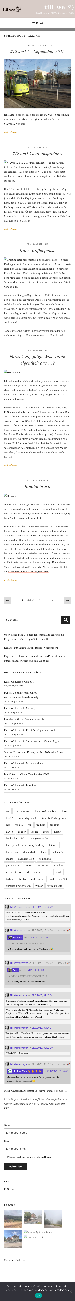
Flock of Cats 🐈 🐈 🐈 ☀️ (27, 1071)
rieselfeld (58, 865)
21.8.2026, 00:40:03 (57, 1071)
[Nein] (70, 1291)
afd (8, 811)
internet (53, 845)
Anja (14, 970)
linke (44, 852)
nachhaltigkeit (26, 858)
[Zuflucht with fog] (33, 1217)
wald (51, 879)
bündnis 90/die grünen (53, 818)
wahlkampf (37, 879)
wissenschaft (54, 885)
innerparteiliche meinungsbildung (25, 845)
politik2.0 (42, 865)
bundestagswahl (27, 818)
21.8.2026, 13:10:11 (37, 937)
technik (10, 879)
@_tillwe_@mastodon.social (51, 1090)
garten (9, 831)
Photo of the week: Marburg (20, 708)
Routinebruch (37, 486)
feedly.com (61, 447)
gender (22, 831)
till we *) (59, 7)
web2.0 (63, 879)
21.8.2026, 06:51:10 (42, 1047)
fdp (30, 824)
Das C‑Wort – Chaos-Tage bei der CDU (26, 774)
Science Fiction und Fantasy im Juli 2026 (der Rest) (33, 752)
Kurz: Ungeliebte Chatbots (19, 681)
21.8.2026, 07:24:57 (42, 1027)
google (34, 831)
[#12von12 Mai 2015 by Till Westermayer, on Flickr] (17, 162)
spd (50, 872)
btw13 (9, 818)
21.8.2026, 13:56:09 (42, 907)
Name (7, 1125)
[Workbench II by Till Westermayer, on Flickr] (13, 372)
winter (39, 885)
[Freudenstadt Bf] (13, 1239)
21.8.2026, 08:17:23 (33, 970)
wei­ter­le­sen (10, 132)
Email (7, 1141)
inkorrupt (17, 937)
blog (64, 811)
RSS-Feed (9, 1189)
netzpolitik (45, 858)
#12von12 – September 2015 (37, 51)
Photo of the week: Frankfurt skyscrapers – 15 (30, 730)
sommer (38, 872)
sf (28, 872)
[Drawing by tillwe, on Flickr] (10, 496)
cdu (8, 824)
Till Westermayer (18, 907)
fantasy (19, 824)
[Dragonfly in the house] (38, 1232)
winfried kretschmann (18, 885)
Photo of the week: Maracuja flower (24, 763)
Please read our (29, 1157)
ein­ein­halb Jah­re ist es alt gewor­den (28, 571)
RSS (6, 1108)
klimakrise (12, 852)
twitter (22, 879)
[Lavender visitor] (34, 1237)
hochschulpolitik (15, 838)
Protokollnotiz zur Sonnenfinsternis (24, 719)
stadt (59, 872)
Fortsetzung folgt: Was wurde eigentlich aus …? (37, 359)
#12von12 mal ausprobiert (37, 153)
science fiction (14, 872)
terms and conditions (39, 1157)
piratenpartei (13, 865)
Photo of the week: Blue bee (20, 785)
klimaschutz (29, 852)
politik (28, 865)
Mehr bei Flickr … (14, 1259)
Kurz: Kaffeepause (37, 250)
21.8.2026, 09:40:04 (42, 995)
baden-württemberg (46, 811)
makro (9, 858)
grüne (46, 831)
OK (38, 1295)
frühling (54, 824)
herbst (57, 831)
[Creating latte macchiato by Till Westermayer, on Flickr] (19, 259)
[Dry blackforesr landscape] (13, 1220)
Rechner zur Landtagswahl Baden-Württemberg (31, 647)
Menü (39, 23)
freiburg (41, 824)
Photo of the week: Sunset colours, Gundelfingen (32, 741)
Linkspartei (57, 852)
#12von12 (9, 123)
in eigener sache (39, 838)
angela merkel (22, 811)
